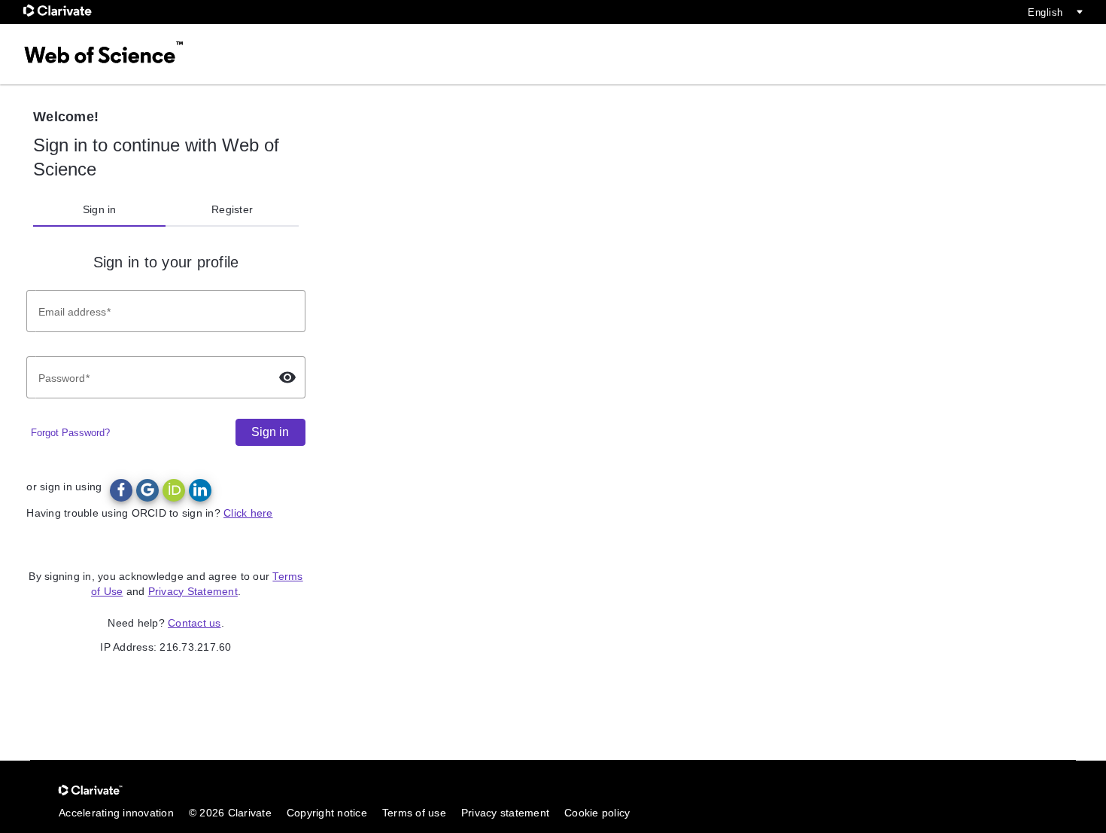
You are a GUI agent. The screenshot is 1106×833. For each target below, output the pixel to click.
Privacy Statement (193, 591)
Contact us (194, 623)
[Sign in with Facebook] (121, 490)
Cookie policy (597, 813)
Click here (248, 513)
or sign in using (64, 487)
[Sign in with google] (147, 490)
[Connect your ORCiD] (174, 490)
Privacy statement (505, 813)
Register (232, 209)
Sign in (100, 209)
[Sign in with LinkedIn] (200, 490)
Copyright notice (327, 813)
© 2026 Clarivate (230, 813)
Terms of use (414, 813)
